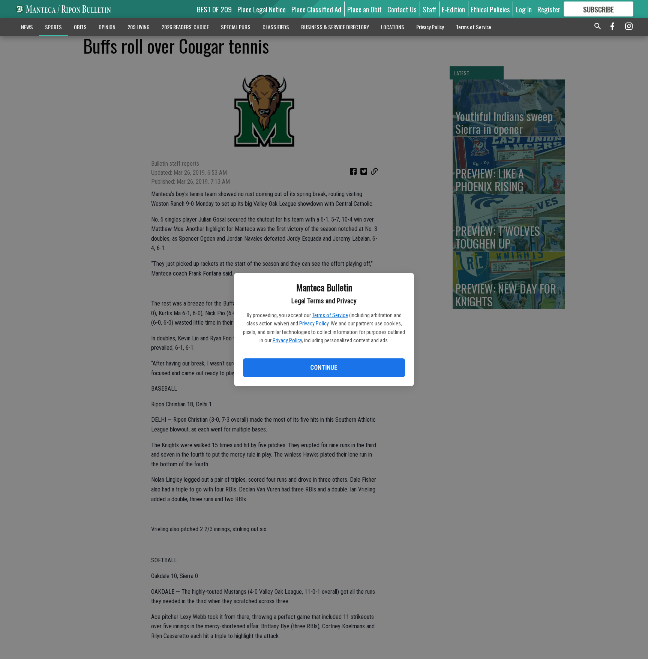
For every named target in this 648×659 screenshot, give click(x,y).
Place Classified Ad (316, 9)
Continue (323, 367)
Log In (524, 9)
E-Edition (453, 9)
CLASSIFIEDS (275, 27)
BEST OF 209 (214, 9)
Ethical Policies (490, 9)
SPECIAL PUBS (235, 27)
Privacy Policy (313, 324)
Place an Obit (364, 9)
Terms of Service (330, 315)
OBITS (80, 27)
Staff (429, 9)
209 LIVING (139, 27)
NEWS (27, 27)
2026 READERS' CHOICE (185, 27)
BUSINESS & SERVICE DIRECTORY (335, 27)
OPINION (107, 27)
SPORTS (53, 27)
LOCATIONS (392, 27)
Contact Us (402, 9)
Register (548, 9)
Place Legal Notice (261, 9)
